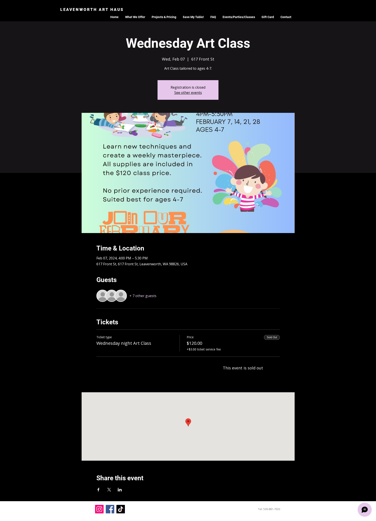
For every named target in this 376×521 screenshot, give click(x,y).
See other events (188, 92)
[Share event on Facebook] (98, 489)
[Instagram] (99, 509)
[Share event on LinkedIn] (120, 489)
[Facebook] (110, 509)
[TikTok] (120, 509)
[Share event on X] (109, 489)
